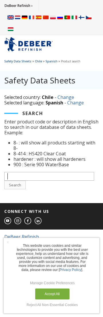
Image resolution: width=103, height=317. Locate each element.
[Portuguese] (67, 17)
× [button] (8, 242)
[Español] (38, 17)
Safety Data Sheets (17, 61)
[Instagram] (18, 221)
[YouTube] (8, 221)
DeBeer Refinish (21, 237)
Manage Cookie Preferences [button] (52, 283)
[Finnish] (81, 17)
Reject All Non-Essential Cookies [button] (52, 305)
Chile (38, 61)
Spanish (51, 61)
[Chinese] (46, 17)
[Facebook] (28, 221)
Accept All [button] (52, 294)
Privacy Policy (70, 270)
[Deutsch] (24, 17)
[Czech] (89, 17)
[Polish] (53, 17)
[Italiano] (74, 17)
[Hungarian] (10, 29)
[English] (10, 17)
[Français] (32, 17)
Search (15, 185)
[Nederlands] (18, 17)
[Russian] (60, 17)
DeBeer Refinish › (18, 5)
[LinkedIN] (38, 221)
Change (66, 97)
